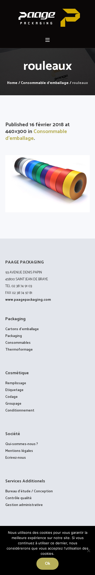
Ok (47, 563)
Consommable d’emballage (36, 135)
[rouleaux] (47, 183)
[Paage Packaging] (47, 18)
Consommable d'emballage (45, 83)
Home (12, 83)
